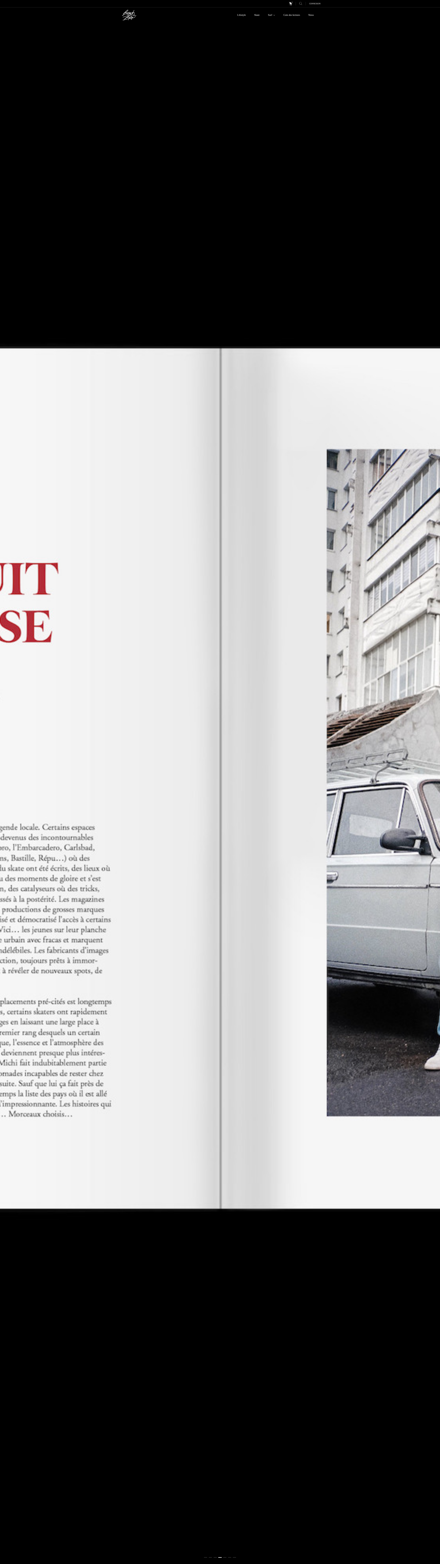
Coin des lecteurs (291, 15)
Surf (270, 15)
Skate (257, 15)
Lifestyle (241, 15)
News (311, 15)
